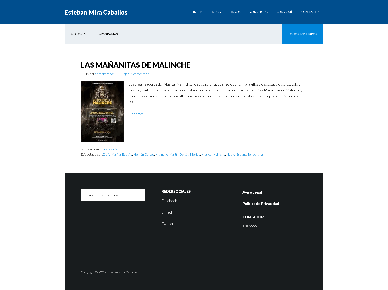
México (195, 154)
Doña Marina (112, 154)
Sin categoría (108, 149)
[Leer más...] (138, 114)
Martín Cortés (179, 154)
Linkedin (168, 212)
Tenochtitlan (256, 154)
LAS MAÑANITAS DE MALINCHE (136, 64)
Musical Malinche (213, 154)
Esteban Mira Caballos (96, 12)
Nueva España (236, 154)
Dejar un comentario (135, 74)
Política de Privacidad (260, 203)
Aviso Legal (252, 192)
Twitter (168, 223)
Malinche (161, 154)
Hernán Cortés (143, 154)
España (127, 154)
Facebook (169, 200)
